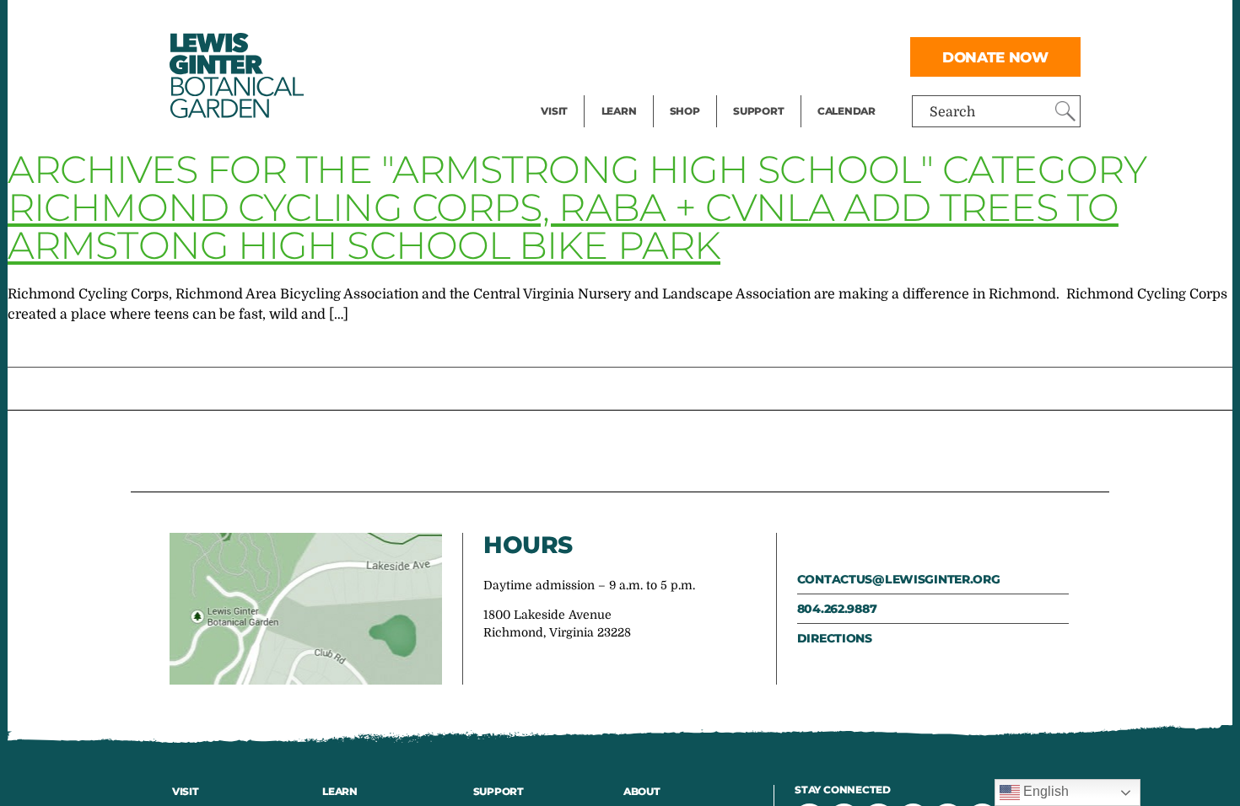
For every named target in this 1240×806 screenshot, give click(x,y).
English (1044, 791)
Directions (834, 638)
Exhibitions (577, 89)
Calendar (846, 111)
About (641, 791)
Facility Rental (587, 22)
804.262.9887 (837, 608)
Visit (554, 111)
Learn (619, 111)
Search (952, 112)
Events (563, 55)
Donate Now (995, 57)
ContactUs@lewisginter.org (898, 579)
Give (747, 55)
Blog (615, 89)
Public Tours (641, 22)
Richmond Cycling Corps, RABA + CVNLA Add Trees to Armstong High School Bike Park (563, 226)
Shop (685, 111)
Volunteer (763, 89)
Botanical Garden (235, 75)
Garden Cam (641, 55)
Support (758, 111)
